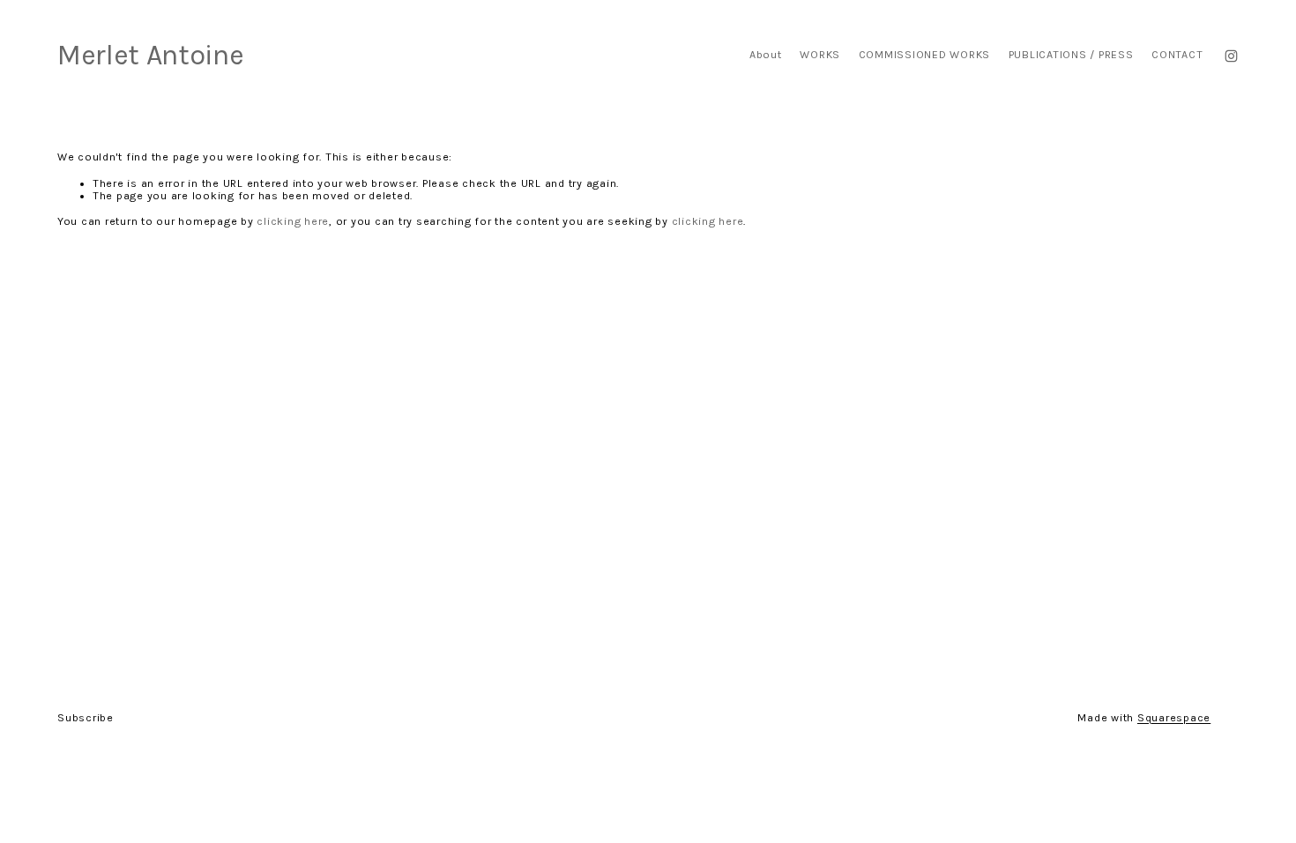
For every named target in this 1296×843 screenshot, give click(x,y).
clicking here (293, 221)
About (765, 54)
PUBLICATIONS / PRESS (1071, 54)
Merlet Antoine (150, 55)
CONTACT (1177, 54)
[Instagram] (1231, 55)
